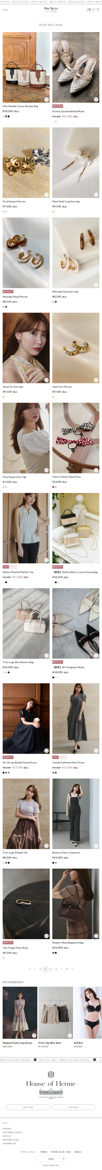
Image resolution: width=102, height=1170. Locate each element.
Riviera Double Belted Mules (68, 111)
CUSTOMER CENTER (12, 1132)
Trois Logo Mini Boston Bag (18, 662)
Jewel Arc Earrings (13, 386)
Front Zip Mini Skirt (49, 1043)
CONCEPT (7, 1128)
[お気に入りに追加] (46, 99)
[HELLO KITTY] (89, 10)
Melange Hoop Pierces (15, 296)
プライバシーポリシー (29, 1152)
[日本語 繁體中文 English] (51, 1158)
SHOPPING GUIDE (11, 1140)
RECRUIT (7, 1136)
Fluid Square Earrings (15, 476)
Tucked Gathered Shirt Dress (68, 762)
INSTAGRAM (74, 1107)
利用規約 (43, 1152)
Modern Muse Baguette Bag (68, 942)
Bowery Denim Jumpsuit (66, 852)
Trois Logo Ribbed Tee (15, 852)
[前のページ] (29, 969)
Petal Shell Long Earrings (66, 201)
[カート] (98, 10)
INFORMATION (9, 1143)
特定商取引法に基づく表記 (61, 1152)
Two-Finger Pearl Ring (15, 947)
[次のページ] (72, 969)
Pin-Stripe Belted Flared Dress (20, 762)
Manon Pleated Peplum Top (18, 572)
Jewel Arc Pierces (62, 386)
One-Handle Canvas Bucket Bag (20, 106)
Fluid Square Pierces (14, 201)
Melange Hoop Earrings (65, 291)
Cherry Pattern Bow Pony (66, 476)
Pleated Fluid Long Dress (17, 1043)
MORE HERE (28, 1107)
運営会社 (78, 1152)
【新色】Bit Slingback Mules (68, 667)
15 (67, 969)
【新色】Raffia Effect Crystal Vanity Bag (75, 572)
